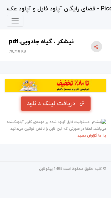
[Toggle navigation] (15, 21)
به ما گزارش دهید (92, 135)
